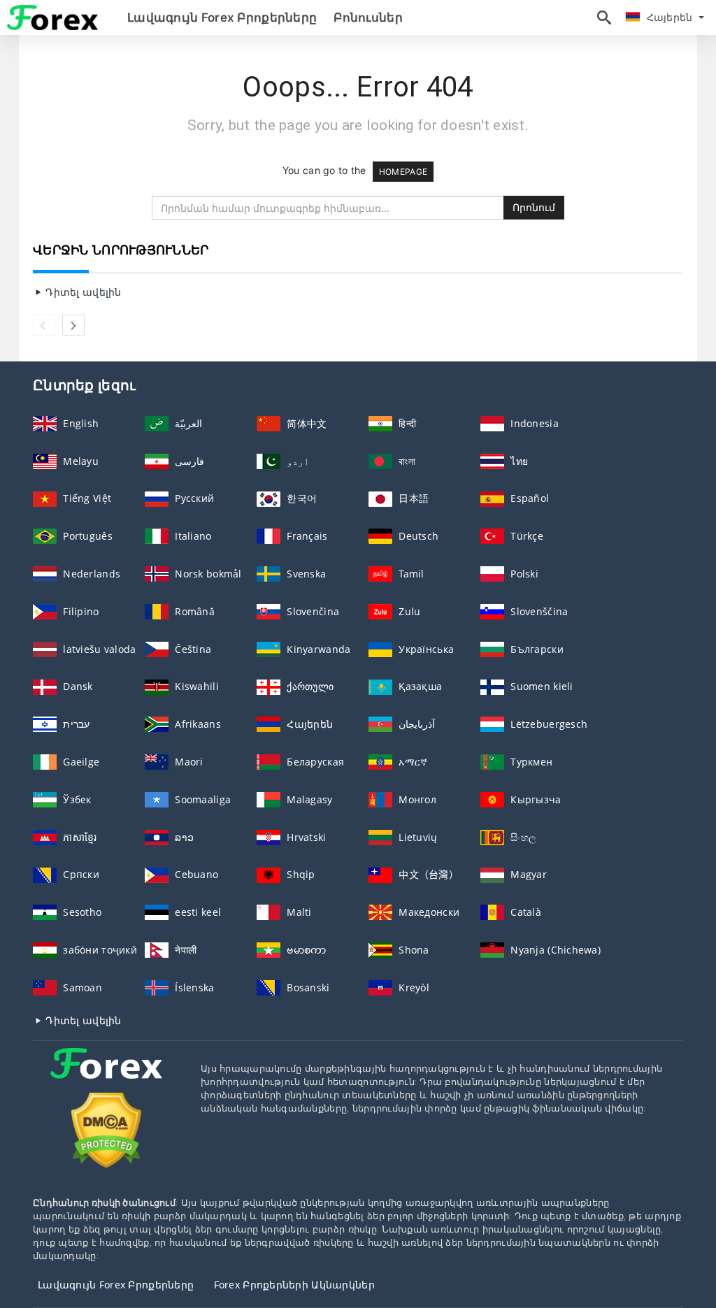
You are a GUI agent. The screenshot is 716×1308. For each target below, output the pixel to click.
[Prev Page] (44, 325)
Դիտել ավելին (82, 292)
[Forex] (106, 1076)
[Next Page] (73, 325)
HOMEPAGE (403, 171)
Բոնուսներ (368, 17)
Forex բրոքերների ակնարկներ (294, 1284)
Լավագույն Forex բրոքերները (222, 17)
